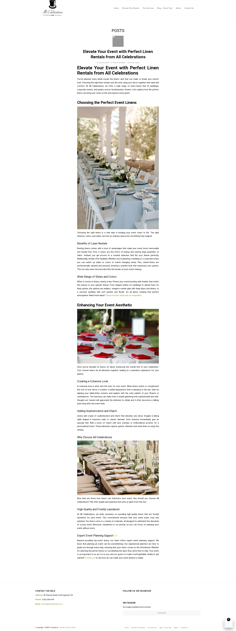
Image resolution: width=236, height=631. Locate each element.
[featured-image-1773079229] (118, 41)
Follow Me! (162, 613)
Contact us (90, 558)
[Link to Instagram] (194, 627)
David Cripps (135, 62)
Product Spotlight (119, 62)
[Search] (198, 8)
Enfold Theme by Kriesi (68, 627)
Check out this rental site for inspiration (123, 295)
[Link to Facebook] (199, 627)
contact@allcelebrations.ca (52, 604)
